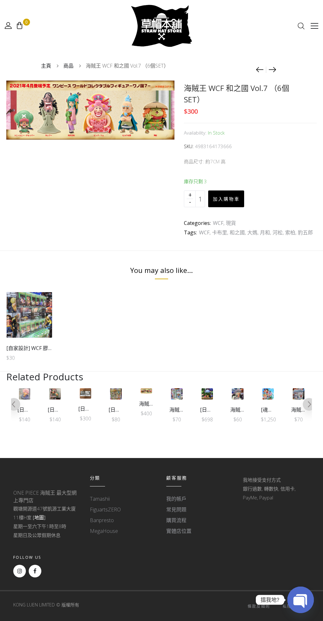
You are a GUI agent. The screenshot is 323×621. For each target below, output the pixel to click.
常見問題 (176, 509)
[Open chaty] (300, 600)
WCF (218, 223)
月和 (265, 232)
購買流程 (176, 520)
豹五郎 (305, 232)
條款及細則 (259, 606)
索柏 (290, 232)
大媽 (252, 232)
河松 (278, 232)
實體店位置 (178, 531)
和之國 (237, 232)
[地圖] (39, 517)
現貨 (231, 223)
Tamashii (100, 498)
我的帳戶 (176, 498)
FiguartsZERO (105, 509)
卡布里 (219, 232)
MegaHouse (104, 531)
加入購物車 (226, 199)
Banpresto (102, 520)
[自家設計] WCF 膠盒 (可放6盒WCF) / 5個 (52, 348)
